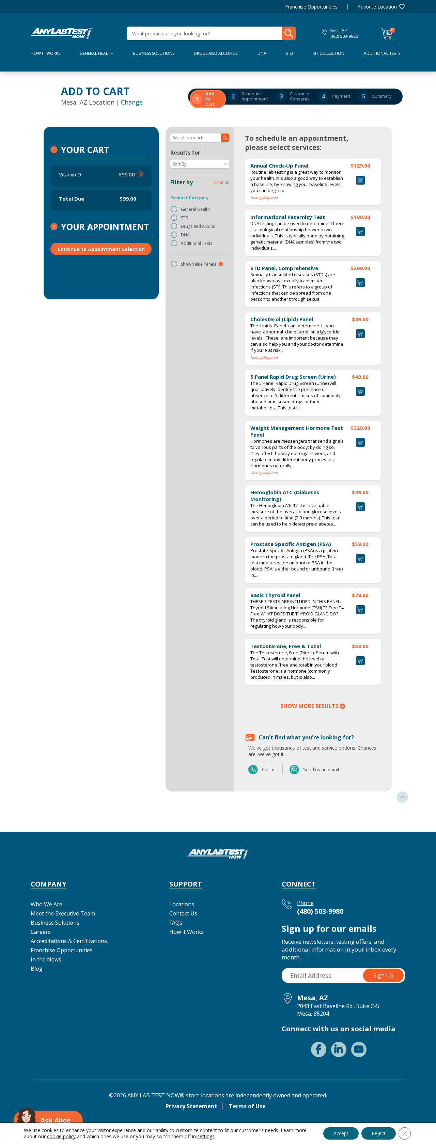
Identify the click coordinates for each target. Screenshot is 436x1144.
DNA (262, 53)
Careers (41, 932)
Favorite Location (377, 6)
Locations (181, 904)
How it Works (186, 932)
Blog (37, 968)
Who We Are (46, 904)
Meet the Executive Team (63, 913)
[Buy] (360, 180)
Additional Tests (382, 53)
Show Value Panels (198, 264)
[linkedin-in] (338, 1049)
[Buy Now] (360, 231)
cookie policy (61, 1136)
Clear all (221, 182)
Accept (340, 1133)
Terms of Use (247, 1106)
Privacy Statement (191, 1106)
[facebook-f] (318, 1049)
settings (206, 1136)
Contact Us (183, 913)
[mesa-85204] (61, 32)
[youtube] (359, 1049)
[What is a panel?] (220, 264)
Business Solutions (153, 53)
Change (132, 102)
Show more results (309, 706)
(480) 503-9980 (343, 36)
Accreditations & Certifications (69, 941)
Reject (379, 1133)
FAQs (175, 922)
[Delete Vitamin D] (139, 174)
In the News (46, 959)
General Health (96, 53)
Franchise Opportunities (311, 6)
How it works (45, 53)
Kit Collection (328, 53)
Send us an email (295, 769)
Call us (253, 769)
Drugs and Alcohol (216, 53)
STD (289, 53)
